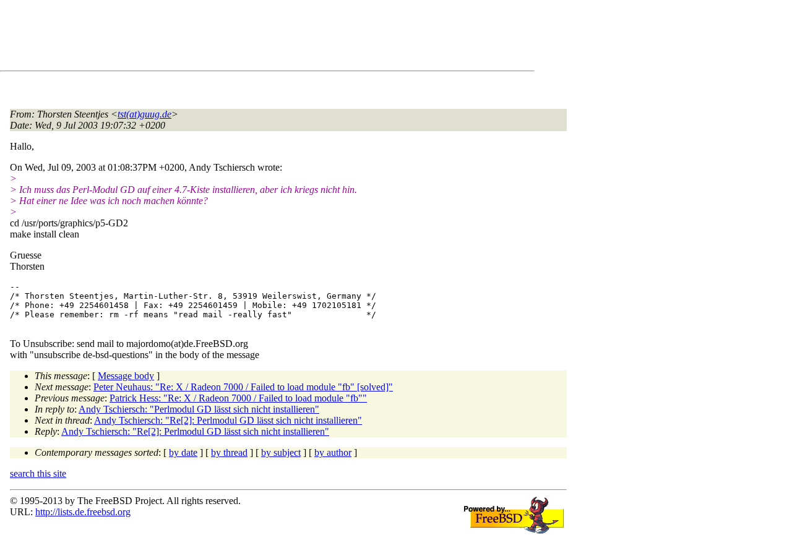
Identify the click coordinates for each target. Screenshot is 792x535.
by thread (229, 452)
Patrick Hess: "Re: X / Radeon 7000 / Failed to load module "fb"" (238, 398)
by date (183, 452)
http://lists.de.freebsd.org (83, 512)
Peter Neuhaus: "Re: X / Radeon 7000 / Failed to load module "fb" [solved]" (243, 387)
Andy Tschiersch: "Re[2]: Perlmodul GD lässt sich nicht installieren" (228, 420)
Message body (126, 375)
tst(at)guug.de (144, 114)
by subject (281, 452)
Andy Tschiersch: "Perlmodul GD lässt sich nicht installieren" (199, 409)
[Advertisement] (235, 38)
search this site (38, 473)
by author (332, 452)
